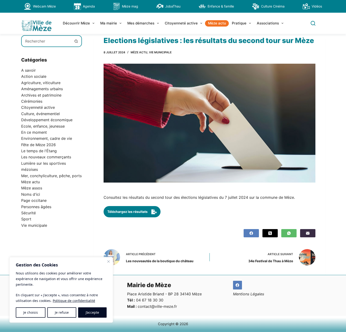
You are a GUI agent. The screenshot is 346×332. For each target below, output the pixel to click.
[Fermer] (108, 261)
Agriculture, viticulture (40, 82)
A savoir (28, 70)
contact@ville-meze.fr (157, 306)
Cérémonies (31, 101)
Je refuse (62, 312)
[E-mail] (307, 233)
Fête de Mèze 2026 (38, 144)
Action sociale (33, 76)
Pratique (239, 23)
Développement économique (46, 119)
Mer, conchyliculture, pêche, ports (51, 175)
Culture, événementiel (40, 113)
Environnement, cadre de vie (46, 138)
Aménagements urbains (42, 88)
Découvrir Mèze (76, 23)
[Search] (313, 23)
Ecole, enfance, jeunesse (43, 126)
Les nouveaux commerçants (46, 157)
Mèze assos (31, 188)
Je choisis (30, 312)
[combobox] (46, 41)
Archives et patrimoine (41, 95)
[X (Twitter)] (270, 233)
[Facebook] (251, 233)
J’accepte (92, 312)
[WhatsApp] (289, 233)
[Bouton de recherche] (76, 41)
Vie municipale (160, 52)
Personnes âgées (36, 206)
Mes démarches (140, 23)
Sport (26, 219)
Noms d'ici (30, 194)
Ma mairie (108, 23)
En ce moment (34, 132)
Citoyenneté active (181, 23)
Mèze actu (217, 23)
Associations (268, 23)
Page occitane (34, 200)
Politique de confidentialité (74, 300)
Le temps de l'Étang (39, 150)
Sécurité (28, 213)
